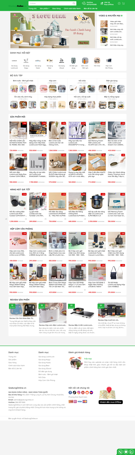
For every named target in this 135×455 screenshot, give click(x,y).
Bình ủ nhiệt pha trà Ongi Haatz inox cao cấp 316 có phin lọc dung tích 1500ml (57, 253)
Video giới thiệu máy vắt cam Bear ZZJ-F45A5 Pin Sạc (116, 23)
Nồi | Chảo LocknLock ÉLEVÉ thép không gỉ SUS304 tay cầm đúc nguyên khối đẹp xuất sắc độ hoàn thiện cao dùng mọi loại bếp (57, 174)
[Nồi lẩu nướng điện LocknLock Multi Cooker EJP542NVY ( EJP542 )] (18, 201)
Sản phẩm (44, 8)
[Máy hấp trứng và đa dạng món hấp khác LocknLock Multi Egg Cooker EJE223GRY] (38, 130)
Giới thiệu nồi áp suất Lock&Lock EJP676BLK (116, 38)
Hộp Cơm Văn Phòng (46, 380)
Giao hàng (56, 8)
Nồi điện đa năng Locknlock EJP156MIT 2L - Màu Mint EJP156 (57, 214)
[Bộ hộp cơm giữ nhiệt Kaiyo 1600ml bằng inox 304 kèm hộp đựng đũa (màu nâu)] (18, 272)
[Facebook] (70, 392)
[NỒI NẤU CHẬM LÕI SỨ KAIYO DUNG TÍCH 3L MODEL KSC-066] (18, 130)
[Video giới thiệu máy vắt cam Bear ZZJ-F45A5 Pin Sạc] (104, 23)
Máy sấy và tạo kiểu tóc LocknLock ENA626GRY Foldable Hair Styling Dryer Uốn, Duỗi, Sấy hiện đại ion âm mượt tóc (37, 174)
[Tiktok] (74, 392)
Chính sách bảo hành (72, 8)
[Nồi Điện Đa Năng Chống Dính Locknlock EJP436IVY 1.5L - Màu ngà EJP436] (77, 201)
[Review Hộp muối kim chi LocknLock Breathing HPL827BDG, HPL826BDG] (112, 310)
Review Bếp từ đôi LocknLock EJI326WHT (80, 325)
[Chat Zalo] (131, 452)
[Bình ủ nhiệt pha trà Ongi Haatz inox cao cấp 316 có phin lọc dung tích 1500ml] (57, 240)
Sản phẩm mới (17, 116)
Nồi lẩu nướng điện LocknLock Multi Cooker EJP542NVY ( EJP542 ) (17, 214)
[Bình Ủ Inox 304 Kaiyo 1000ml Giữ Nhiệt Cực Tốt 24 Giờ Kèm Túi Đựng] (57, 272)
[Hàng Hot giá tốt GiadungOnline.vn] (52, 30)
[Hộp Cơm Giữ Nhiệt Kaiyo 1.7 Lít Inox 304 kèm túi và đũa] (77, 272)
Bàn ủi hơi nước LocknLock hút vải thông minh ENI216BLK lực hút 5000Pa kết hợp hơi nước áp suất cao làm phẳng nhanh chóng (57, 143)
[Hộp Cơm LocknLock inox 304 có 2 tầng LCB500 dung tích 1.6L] (38, 240)
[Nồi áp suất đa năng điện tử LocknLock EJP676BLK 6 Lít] (97, 201)
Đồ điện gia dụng (45, 371)
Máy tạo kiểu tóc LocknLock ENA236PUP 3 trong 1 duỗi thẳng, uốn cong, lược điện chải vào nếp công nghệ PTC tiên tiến (77, 143)
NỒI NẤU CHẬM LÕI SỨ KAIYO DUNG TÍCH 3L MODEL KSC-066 (17, 143)
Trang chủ (32, 8)
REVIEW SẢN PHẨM (19, 299)
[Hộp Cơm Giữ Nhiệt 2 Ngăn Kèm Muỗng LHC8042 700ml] (97, 272)
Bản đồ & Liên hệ (90, 8)
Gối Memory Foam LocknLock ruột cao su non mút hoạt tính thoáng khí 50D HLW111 (116, 214)
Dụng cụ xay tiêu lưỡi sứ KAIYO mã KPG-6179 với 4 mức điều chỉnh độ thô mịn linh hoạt (77, 174)
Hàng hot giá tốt (20, 189)
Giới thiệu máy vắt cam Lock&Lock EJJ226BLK (116, 30)
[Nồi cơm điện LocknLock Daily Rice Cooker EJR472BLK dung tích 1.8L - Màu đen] (18, 162)
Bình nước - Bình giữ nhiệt (48, 374)
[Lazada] (91, 392)
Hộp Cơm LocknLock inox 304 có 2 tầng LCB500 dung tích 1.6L (38, 253)
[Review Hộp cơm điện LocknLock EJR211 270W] (52, 313)
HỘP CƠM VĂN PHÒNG (21, 228)
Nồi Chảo (42, 377)
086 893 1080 (20, 402)
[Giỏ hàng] (124, 3)
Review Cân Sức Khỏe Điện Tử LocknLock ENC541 (21, 318)
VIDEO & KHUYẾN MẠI (109, 15)
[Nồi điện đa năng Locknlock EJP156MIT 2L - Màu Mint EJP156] (57, 201)
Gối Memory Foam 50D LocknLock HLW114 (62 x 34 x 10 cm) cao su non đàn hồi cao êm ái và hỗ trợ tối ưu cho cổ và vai (96, 143)
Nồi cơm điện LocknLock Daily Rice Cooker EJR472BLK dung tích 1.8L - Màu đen (17, 174)
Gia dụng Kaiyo (44, 360)
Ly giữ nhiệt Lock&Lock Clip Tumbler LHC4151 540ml (36, 214)
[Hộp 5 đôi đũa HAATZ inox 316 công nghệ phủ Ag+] (97, 162)
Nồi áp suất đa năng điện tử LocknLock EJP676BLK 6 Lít (96, 214)
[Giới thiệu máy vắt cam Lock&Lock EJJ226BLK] (104, 31)
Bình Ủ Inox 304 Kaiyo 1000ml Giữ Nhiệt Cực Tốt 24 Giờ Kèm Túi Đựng (57, 285)
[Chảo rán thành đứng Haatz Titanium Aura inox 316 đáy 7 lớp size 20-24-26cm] (117, 162)
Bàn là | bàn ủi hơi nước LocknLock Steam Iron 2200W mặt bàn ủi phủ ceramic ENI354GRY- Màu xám (116, 143)
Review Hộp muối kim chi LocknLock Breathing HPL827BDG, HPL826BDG (112, 320)
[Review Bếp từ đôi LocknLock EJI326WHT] (82, 313)
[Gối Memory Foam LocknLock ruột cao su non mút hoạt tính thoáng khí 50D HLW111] (117, 201)
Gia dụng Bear (44, 365)
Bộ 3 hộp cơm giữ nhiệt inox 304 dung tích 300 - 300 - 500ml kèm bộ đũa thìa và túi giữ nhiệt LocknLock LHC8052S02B (116, 253)
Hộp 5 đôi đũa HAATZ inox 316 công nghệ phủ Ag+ (96, 174)
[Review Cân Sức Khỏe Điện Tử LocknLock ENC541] (23, 309)
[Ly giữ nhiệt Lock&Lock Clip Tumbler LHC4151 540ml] (38, 201)
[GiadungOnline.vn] (17, 6)
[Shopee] (87, 392)
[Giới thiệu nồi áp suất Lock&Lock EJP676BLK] (104, 39)
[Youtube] (83, 392)
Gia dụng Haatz (44, 362)
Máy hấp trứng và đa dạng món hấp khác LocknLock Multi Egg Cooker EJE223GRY (37, 143)
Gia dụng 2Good (44, 368)
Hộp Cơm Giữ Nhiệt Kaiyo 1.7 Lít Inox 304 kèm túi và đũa (77, 285)
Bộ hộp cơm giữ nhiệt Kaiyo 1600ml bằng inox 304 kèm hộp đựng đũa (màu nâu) (17, 285)
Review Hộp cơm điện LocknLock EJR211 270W (52, 325)
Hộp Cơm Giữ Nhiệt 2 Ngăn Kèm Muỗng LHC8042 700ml (96, 285)
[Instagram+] (78, 392)
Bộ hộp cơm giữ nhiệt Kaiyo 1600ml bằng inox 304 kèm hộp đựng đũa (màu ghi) (37, 285)
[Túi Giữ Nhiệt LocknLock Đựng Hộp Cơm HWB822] (117, 272)
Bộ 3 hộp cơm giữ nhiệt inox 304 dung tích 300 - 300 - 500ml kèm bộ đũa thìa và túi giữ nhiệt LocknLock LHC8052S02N (77, 253)
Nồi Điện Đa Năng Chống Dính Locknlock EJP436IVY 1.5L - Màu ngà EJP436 (77, 214)
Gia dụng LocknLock (46, 357)
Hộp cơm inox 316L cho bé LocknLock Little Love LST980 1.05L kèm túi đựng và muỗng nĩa (18, 253)
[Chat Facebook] (126, 452)
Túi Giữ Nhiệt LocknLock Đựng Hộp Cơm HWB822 (116, 285)
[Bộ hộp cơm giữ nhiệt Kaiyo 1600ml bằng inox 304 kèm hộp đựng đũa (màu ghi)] (38, 272)
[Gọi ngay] (120, 452)
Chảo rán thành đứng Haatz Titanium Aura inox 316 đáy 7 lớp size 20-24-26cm (116, 174)
